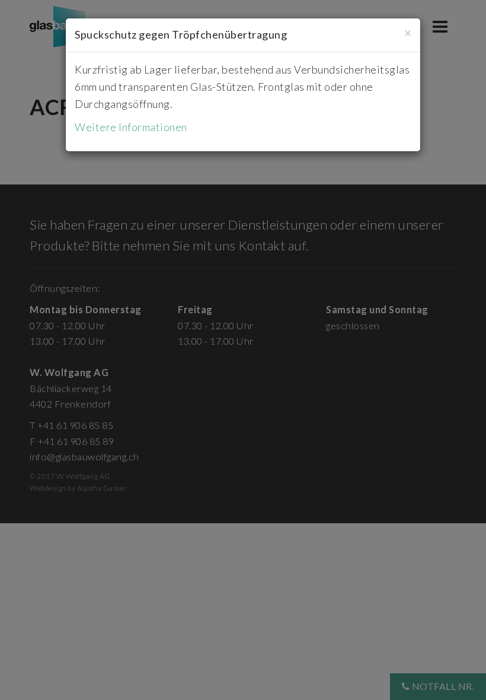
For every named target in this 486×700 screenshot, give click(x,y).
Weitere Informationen (131, 126)
